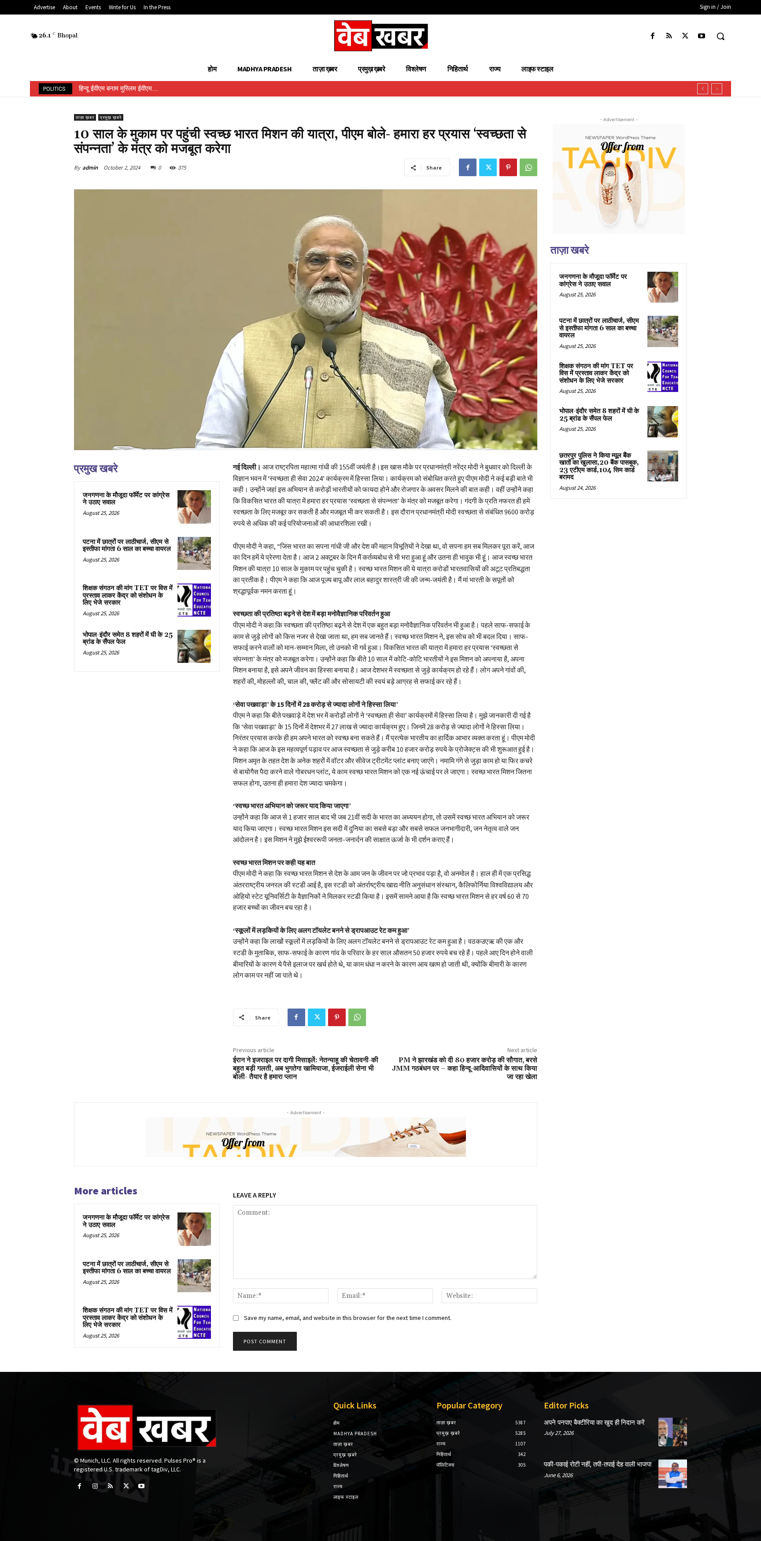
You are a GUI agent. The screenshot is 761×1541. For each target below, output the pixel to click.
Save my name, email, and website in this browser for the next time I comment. (347, 1318)
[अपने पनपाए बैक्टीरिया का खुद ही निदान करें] (672, 1432)
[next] (716, 88)
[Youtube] (702, 36)
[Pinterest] (508, 167)
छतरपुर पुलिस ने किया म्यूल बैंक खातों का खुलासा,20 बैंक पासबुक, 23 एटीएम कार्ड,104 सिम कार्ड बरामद (599, 466)
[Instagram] (94, 1486)
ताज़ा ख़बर (85, 117)
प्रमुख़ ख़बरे (111, 117)
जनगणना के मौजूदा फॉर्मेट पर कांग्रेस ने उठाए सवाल (126, 499)
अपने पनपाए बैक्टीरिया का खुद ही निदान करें (594, 1423)
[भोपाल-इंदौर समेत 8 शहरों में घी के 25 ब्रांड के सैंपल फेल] (194, 646)
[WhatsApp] (528, 167)
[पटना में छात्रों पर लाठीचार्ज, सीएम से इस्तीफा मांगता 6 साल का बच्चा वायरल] (194, 553)
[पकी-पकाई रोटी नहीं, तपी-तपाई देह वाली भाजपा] (672, 1474)
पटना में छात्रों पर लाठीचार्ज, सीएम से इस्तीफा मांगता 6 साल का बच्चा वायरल (127, 546)
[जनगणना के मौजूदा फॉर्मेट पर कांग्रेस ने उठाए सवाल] (194, 507)
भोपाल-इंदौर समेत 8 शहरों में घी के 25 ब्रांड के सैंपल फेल (128, 639)
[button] (720, 36)
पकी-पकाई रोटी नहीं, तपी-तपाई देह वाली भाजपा (597, 1464)
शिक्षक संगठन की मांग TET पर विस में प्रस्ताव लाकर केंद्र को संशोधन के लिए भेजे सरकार (128, 595)
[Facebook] (652, 36)
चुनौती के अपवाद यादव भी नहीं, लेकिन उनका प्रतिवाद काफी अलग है (157, 88)
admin (90, 167)
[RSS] (669, 36)
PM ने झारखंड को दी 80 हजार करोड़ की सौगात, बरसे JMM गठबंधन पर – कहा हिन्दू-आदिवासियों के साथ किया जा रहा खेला (464, 1068)
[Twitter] (685, 36)
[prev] (702, 88)
